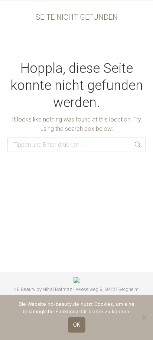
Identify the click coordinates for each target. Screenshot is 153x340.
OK (76, 324)
